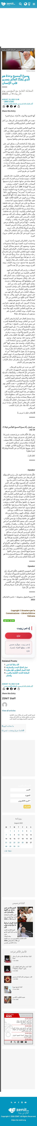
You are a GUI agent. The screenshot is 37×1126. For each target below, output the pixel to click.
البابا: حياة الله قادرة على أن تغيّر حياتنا (22, 957)
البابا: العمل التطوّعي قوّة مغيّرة (18, 670)
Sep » (10, 851)
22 (10, 842)
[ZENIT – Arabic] (10, 4)
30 (14, 846)
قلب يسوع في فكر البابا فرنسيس (22, 977)
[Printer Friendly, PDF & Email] (9, 620)
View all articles (9, 711)
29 (10, 846)
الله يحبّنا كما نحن (12, 665)
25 (22, 842)
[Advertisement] (18, 27)
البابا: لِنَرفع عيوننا (17, 987)
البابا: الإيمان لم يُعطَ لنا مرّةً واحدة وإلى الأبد (10, 925)
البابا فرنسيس (20, 50)
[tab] (11, 1015)
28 (6, 846)
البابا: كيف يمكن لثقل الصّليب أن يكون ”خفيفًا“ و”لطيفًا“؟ (22, 967)
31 (18, 846)
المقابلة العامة (10, 50)
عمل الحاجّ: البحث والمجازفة (17, 667)
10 (18, 835)
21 (6, 842)
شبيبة (3, 50)
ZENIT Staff (9, 101)
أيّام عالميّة (29, 50)
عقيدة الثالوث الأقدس (19, 997)
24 (18, 842)
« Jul (5, 851)
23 (14, 842)
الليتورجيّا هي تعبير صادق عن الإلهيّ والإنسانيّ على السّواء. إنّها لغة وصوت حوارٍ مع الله (10, 912)
